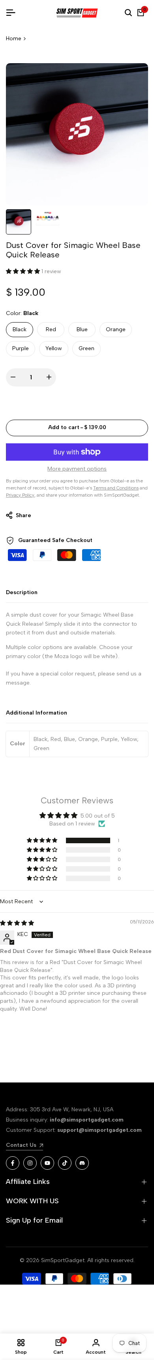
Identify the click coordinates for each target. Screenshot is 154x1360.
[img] (17, 923)
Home (13, 38)
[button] (23, 271)
